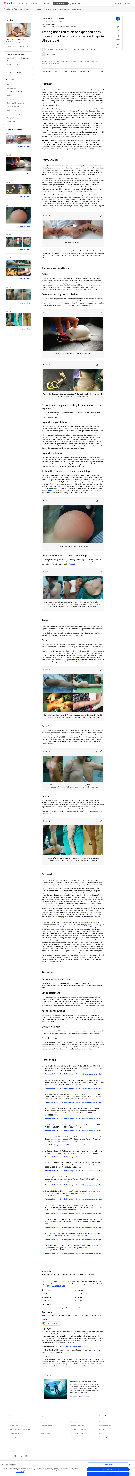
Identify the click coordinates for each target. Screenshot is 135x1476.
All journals (34, 3)
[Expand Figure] (101, 216)
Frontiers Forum (75, 1422)
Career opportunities (106, 1437)
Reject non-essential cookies (108, 1469)
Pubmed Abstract (51, 1074)
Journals (43, 1429)
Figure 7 (51, 743)
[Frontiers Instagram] (26, 1456)
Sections (28, 9)
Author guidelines (15, 1422)
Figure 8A (45, 811)
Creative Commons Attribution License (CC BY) (72, 1334)
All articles (45, 3)
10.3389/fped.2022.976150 (55, 1286)
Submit (101, 1433)
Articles (39, 9)
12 (63, 927)
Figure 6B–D (81, 662)
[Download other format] (120, 22)
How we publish (46, 1433)
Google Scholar (74, 1074)
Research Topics (50, 9)
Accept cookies (108, 1474)
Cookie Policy (20, 1472)
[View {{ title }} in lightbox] (18, 139)
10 (66, 910)
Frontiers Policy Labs (77, 1426)
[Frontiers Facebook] (10, 1456)
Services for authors (16, 1426)
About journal (76, 9)
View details (98, 71)
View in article (25, 146)
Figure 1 (92, 195)
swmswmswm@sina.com (75, 1346)
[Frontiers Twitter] (15, 1456)
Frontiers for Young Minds (79, 1429)
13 (91, 927)
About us (22, 3)
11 (60, 927)
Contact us (103, 1429)
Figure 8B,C (46, 813)
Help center (103, 1422)
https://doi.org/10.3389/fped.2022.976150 (64, 26)
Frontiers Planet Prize (77, 1433)
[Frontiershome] (9, 3)
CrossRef (63, 1074)
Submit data (76, 3)
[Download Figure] (97, 216)
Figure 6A (51, 653)
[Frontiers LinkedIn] (21, 1456)
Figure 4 (51, 490)
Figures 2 (84, 305)
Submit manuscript (60, 3)
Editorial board (64, 9)
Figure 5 (72, 564)
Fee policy (12, 1437)
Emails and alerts (105, 1426)
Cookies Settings (108, 1464)
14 (45, 929)
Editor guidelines (14, 1433)
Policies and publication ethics (19, 1429)
